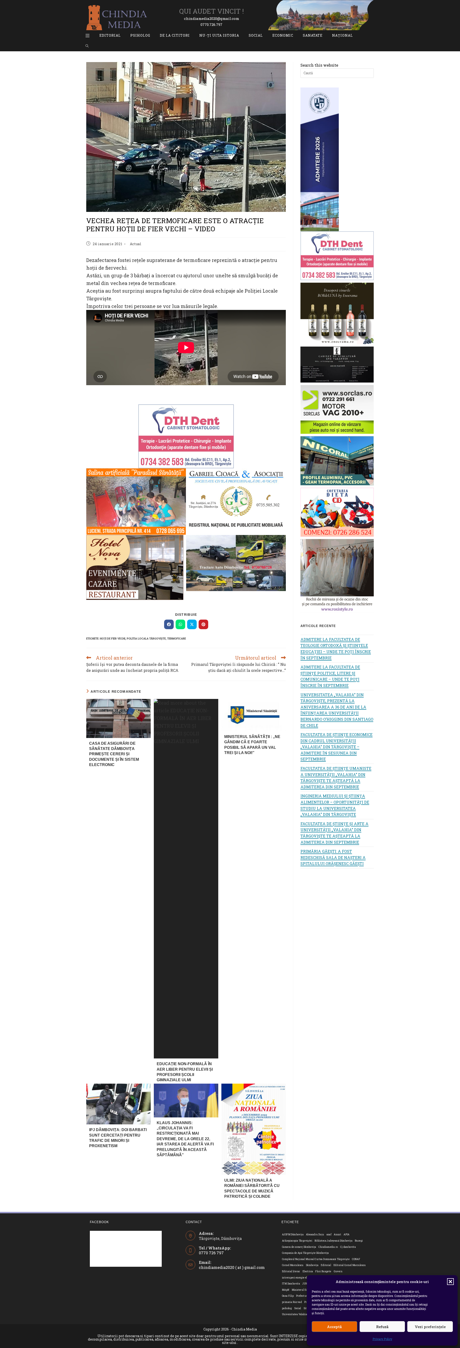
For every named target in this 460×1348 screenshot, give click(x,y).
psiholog (287, 1308)
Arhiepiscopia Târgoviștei (297, 1240)
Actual (136, 244)
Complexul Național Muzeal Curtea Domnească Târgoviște (316, 1259)
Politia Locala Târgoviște (146, 638)
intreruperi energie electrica (298, 1277)
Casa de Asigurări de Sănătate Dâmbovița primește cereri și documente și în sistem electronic (114, 754)
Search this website (319, 65)
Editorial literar (291, 1271)
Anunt (337, 1234)
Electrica (308, 1271)
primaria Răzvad (292, 1302)
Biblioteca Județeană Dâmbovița (333, 1240)
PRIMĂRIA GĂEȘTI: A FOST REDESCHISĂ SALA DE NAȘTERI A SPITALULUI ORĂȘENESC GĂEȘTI (333, 857)
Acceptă (334, 1326)
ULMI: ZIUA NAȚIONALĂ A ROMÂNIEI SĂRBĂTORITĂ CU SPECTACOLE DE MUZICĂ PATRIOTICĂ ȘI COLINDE (252, 1188)
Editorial (326, 1265)
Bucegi (359, 1240)
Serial (297, 1308)
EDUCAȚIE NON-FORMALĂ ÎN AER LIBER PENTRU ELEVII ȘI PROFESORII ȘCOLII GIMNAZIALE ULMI (185, 1072)
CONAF (356, 1259)
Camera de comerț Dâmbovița (299, 1247)
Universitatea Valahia (294, 1314)
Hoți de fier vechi (112, 638)
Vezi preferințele (430, 1326)
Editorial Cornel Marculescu (350, 1265)
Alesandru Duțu (315, 1234)
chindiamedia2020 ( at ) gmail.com (232, 1267)
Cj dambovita (348, 1247)
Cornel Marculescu (293, 1265)
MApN (285, 1289)
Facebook (99, 1222)
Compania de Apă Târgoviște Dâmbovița (305, 1253)
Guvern (338, 1271)
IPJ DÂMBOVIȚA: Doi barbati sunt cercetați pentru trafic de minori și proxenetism (118, 1138)
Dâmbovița (312, 1265)
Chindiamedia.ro (328, 1247)
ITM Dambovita (291, 1283)
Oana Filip (288, 1295)
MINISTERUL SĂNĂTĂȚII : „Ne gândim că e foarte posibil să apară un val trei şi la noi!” (252, 745)
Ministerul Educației (304, 1289)
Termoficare (176, 638)
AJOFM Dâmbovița (293, 1234)
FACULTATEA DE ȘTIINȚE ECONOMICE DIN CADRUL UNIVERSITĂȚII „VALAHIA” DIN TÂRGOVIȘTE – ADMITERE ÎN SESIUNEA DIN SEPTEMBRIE (336, 746)
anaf (329, 1234)
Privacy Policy (382, 1339)
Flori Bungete (323, 1271)
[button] (450, 1281)
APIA (347, 1234)
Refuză (382, 1326)
